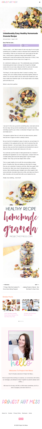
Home (30, 413)
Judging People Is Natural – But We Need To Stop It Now (31, 287)
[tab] (19, 321)
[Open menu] (40, 2)
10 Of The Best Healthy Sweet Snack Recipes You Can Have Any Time (11, 315)
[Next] (37, 309)
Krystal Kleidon (7, 39)
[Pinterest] (22, 419)
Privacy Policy (17, 413)
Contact (10, 413)
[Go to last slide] (5, 309)
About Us (4, 413)
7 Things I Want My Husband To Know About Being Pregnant (11, 287)
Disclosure (24, 413)
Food (4, 30)
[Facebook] (20, 419)
